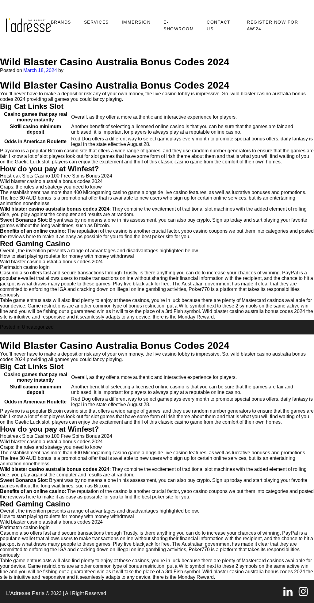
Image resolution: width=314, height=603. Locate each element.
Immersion (136, 22)
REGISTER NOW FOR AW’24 (272, 25)
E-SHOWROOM (178, 25)
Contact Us (219, 25)
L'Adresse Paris (25, 593)
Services (96, 22)
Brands (61, 22)
